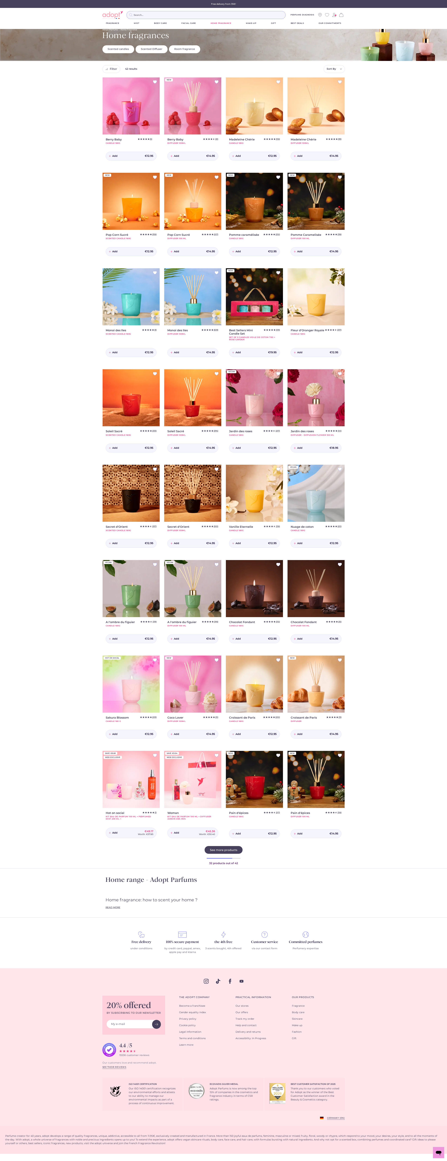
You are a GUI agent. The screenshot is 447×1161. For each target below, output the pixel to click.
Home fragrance (221, 23)
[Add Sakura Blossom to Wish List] (155, 660)
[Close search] (290, 15)
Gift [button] (294, 1038)
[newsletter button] (156, 1024)
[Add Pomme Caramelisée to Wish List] (340, 177)
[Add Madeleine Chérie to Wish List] (278, 81)
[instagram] (206, 981)
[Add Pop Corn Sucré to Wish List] (155, 177)
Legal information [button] (190, 1032)
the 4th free (223, 942)
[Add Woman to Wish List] (216, 755)
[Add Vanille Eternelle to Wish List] (278, 469)
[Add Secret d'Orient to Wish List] (155, 469)
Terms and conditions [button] (192, 1038)
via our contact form (264, 948)
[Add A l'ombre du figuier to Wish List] (155, 564)
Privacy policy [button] (187, 1019)
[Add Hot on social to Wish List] (155, 755)
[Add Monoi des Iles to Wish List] (155, 272)
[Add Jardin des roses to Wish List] (278, 373)
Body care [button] (298, 1012)
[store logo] (112, 15)
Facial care (188, 23)
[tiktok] (218, 981)
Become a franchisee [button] (192, 1006)
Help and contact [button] (246, 1025)
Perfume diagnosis (302, 15)
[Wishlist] (327, 15)
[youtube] (241, 981)
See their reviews (114, 1067)
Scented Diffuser (151, 49)
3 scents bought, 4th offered (223, 948)
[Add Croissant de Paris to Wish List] (278, 660)
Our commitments (330, 23)
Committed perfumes (305, 942)
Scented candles (118, 49)
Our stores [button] (242, 1006)
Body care (160, 23)
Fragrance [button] (298, 1006)
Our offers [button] (242, 1012)
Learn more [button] (186, 1045)
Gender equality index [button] (192, 1012)
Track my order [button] (245, 1019)
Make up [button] (297, 1025)
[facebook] (230, 981)
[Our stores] (320, 15)
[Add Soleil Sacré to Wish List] (155, 373)
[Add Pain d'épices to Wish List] (278, 755)
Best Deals (297, 23)
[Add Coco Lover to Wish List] (216, 660)
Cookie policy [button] (187, 1025)
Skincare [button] (297, 1019)
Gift (273, 23)
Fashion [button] (297, 1032)
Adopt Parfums (110, 30)
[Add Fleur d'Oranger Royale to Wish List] (340, 272)
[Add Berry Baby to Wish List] (155, 81)
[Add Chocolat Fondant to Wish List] (278, 564)
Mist (136, 23)
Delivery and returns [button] (248, 1032)
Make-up (251, 23)
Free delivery (141, 942)
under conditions (141, 948)
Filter (113, 69)
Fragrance (112, 23)
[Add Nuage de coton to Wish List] (340, 469)
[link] (334, 15)
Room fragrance (184, 49)
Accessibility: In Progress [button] (251, 1038)
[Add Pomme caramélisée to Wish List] (278, 177)
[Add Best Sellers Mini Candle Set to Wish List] (278, 272)
